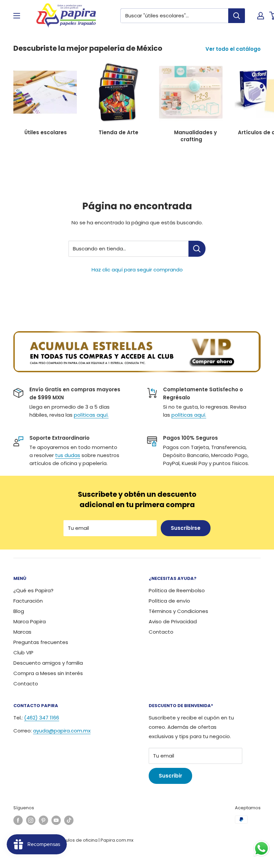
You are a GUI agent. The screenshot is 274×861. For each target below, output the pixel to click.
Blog (18, 611)
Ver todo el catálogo (234, 48)
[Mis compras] (260, 15)
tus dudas (67, 455)
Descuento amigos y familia (48, 662)
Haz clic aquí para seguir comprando (137, 269)
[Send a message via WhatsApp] (261, 848)
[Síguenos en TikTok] (69, 820)
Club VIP (23, 652)
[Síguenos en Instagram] (30, 820)
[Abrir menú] (16, 15)
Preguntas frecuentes (40, 642)
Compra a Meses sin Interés (48, 673)
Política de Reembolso (177, 590)
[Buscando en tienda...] (197, 249)
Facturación (28, 600)
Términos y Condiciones (178, 611)
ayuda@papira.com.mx (62, 730)
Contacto (25, 683)
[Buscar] (236, 15)
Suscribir (170, 775)
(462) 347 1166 (41, 717)
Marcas (22, 631)
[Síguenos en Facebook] (18, 820)
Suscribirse (185, 527)
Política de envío (169, 600)
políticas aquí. (91, 414)
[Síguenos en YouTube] (56, 820)
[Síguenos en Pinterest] (43, 820)
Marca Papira (29, 621)
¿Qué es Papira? (33, 590)
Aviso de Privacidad (173, 621)
